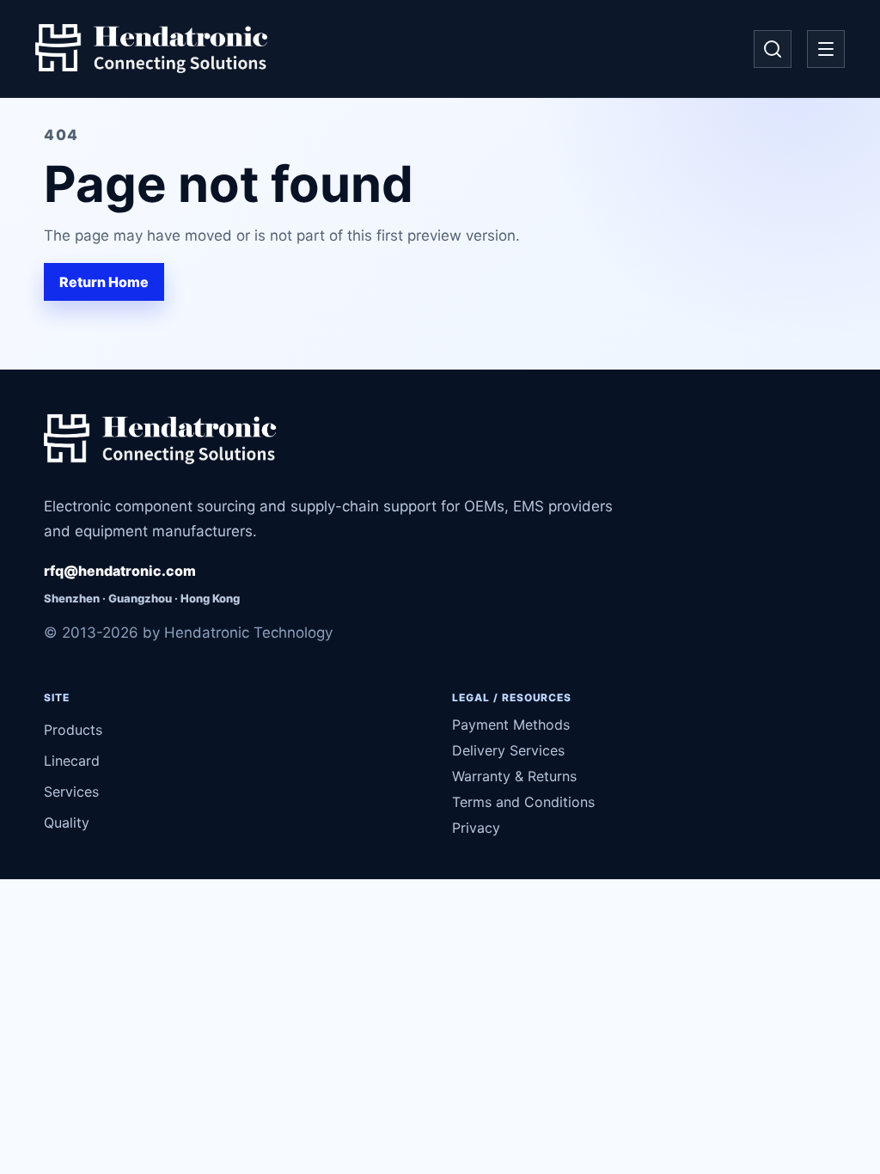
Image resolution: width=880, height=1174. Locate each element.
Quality (66, 822)
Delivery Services (508, 750)
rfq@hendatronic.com (120, 570)
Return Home (104, 281)
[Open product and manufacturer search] (772, 49)
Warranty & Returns (514, 776)
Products (73, 729)
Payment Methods (511, 724)
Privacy (476, 827)
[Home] (151, 49)
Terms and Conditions (523, 801)
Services (71, 791)
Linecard (72, 760)
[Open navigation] (826, 49)
